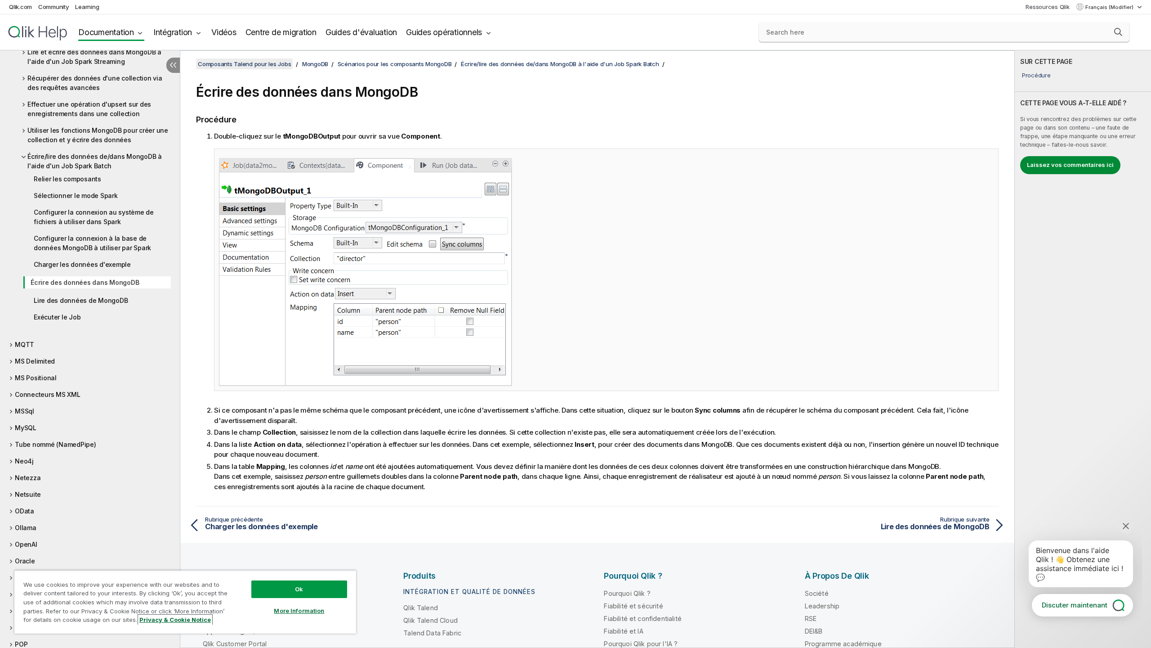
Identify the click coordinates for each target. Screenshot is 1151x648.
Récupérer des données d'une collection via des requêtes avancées (94, 82)
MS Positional (36, 378)
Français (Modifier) (1110, 7)
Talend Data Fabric (432, 633)
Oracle (25, 561)
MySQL (25, 428)
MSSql (24, 411)
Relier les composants (67, 179)
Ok (299, 589)
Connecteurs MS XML (47, 394)
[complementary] (1083, 349)
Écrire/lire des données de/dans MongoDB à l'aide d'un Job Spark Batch (94, 161)
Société (817, 593)
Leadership (822, 606)
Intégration (172, 32)
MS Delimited (35, 361)
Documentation (106, 32)
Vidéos (223, 32)
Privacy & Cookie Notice (175, 619)
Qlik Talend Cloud (430, 620)
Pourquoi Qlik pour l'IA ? (641, 644)
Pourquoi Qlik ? (627, 593)
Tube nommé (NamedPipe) (55, 444)
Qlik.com (20, 6)
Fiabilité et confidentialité (642, 618)
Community (53, 6)
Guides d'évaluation (361, 32)
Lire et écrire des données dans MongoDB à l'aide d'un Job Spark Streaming (94, 56)
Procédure (1036, 75)
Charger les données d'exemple (82, 264)
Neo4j (24, 461)
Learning (87, 6)
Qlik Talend (420, 608)
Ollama (25, 527)
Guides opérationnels (444, 32)
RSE (810, 618)
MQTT (24, 344)
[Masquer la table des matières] (173, 65)
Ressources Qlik (1047, 6)
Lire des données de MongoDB (81, 300)
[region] (185, 602)
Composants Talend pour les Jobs (244, 64)
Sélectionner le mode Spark (76, 195)
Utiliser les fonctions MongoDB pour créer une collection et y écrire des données (97, 135)
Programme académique (843, 644)
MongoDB (315, 64)
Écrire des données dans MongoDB (85, 282)
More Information (299, 610)
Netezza (27, 478)
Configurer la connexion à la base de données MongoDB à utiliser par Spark (92, 243)
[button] (1118, 31)
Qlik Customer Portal (235, 644)
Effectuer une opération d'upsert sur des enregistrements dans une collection (89, 108)
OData (24, 511)
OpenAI (26, 544)
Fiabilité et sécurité (633, 606)
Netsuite (28, 494)
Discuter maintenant (1074, 605)
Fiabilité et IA (623, 631)
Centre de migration (281, 32)
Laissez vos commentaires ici (1070, 164)
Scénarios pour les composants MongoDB (395, 64)
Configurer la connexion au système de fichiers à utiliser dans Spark (94, 216)
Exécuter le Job (57, 317)
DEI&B (814, 631)
